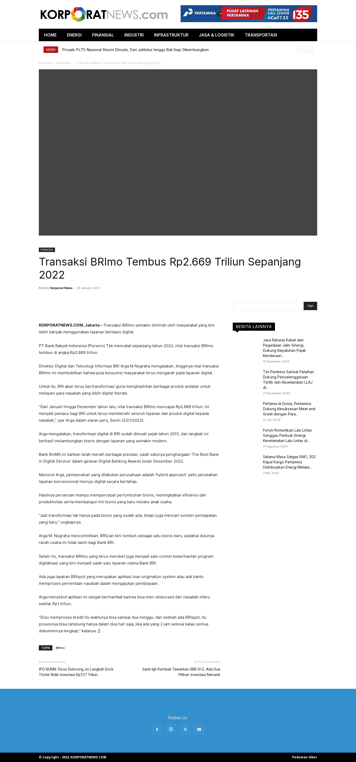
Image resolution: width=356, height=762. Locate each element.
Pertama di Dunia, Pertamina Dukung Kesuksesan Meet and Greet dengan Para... (289, 408)
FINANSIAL (64, 63)
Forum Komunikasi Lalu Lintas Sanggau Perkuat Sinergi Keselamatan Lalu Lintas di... (287, 435)
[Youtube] (199, 729)
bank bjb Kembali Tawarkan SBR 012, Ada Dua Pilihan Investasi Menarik (181, 672)
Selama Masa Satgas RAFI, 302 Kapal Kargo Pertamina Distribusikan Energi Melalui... (289, 461)
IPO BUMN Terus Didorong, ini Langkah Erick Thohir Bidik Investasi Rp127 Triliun (76, 672)
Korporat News (61, 288)
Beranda (45, 63)
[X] (185, 729)
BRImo (60, 648)
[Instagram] (171, 729)
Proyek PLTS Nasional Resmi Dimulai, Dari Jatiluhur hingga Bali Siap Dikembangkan (135, 49)
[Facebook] (157, 729)
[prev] (301, 49)
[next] (309, 49)
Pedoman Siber (304, 757)
